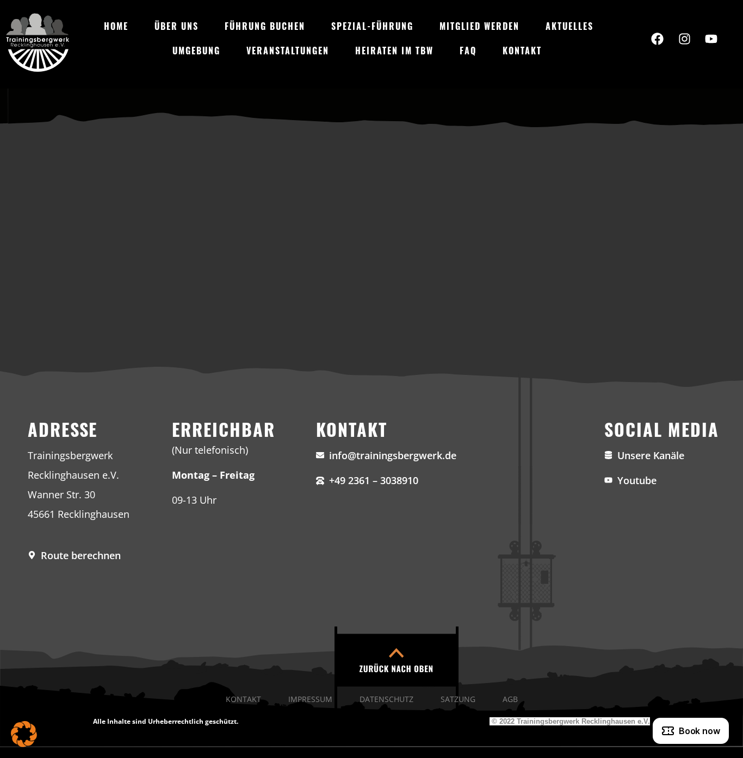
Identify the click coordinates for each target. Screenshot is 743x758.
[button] (24, 734)
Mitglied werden (479, 26)
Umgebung (196, 50)
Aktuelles (569, 26)
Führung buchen (265, 26)
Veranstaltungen (287, 50)
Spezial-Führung (372, 26)
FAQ (468, 50)
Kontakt (522, 50)
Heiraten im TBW (394, 50)
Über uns (176, 26)
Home (116, 26)
